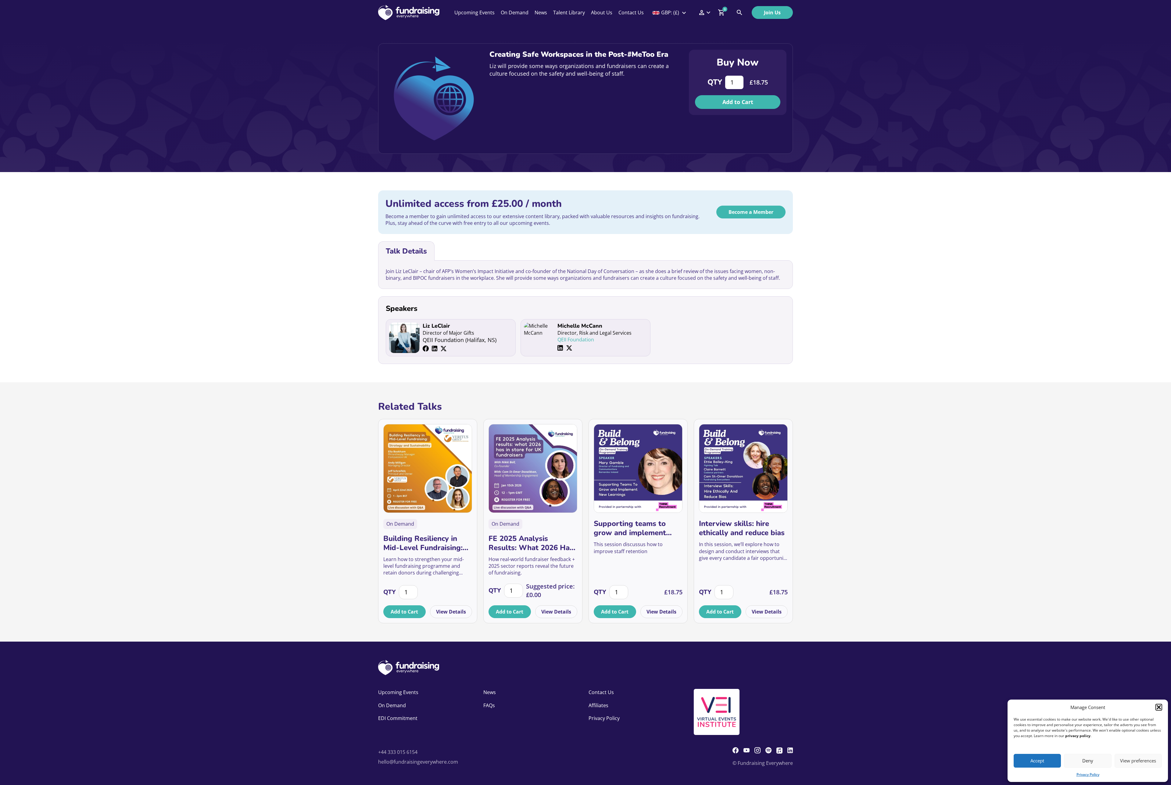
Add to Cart (737, 102)
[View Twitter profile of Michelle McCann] (569, 348)
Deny (1087, 761)
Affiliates (598, 705)
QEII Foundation (575, 339)
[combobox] (669, 12)
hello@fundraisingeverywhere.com (418, 761)
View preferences (1138, 761)
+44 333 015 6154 (397, 752)
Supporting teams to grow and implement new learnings (630, 528)
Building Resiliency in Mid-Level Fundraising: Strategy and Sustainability (423, 543)
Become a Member (751, 212)
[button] (1159, 707)
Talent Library (569, 12)
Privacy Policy (1087, 774)
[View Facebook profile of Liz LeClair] (426, 348)
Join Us (772, 12)
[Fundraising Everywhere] (408, 12)
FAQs (489, 705)
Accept (1037, 761)
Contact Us (631, 12)
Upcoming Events (474, 12)
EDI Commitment (397, 718)
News (541, 12)
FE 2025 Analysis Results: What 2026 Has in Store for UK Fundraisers (531, 543)
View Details (451, 611)
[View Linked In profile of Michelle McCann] (560, 348)
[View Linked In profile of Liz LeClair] (434, 348)
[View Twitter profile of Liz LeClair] (443, 348)
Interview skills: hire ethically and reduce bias (742, 528)
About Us (601, 12)
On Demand (514, 12)
